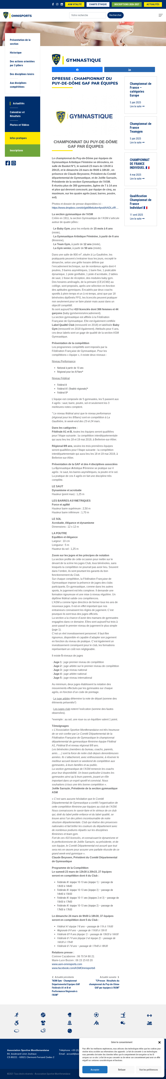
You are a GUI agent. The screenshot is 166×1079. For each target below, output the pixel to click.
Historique (16, 52)
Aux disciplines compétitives (18, 84)
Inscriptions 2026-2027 (126, 4)
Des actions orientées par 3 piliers (22, 63)
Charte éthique (98, 4)
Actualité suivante (108, 977)
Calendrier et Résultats (17, 114)
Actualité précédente (64, 977)
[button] (159, 1042)
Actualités (153, 4)
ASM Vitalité (75, 4)
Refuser (121, 1069)
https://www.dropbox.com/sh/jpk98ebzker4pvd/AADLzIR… (85, 207)
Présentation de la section (20, 41)
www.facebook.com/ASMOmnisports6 (73, 968)
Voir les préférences (148, 1069)
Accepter (95, 1069)
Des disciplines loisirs (22, 74)
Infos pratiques (18, 138)
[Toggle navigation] (161, 15)
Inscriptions (16, 150)
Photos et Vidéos (19, 124)
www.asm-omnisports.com (67, 964)
